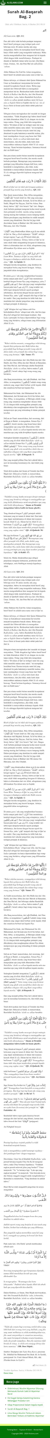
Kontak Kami (38, 1430)
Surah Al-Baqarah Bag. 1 (18, 1409)
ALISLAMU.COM (15, 2)
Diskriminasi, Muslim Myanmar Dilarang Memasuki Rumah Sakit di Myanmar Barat (25, 1391)
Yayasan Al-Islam (25, 1430)
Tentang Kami (12, 1430)
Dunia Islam (8, 1373)
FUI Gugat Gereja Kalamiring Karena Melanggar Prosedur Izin (24, 1399)
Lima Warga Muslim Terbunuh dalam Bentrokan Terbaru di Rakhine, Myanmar (26, 1414)
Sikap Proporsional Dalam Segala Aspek (25, 1405)
